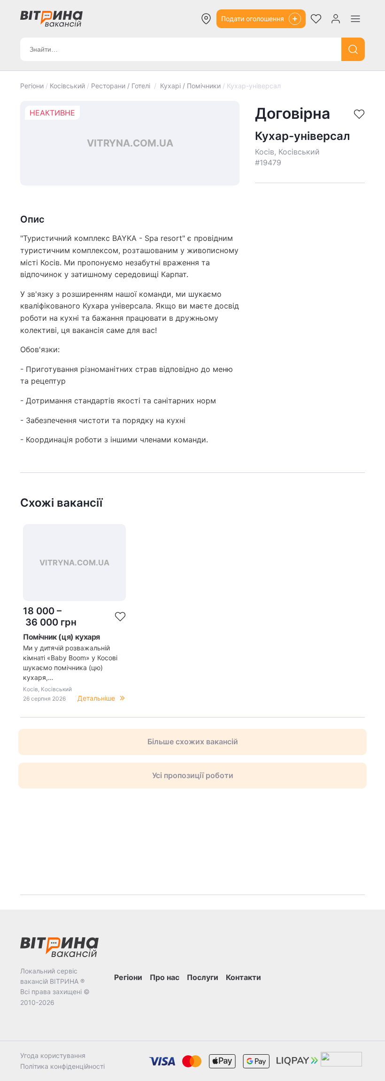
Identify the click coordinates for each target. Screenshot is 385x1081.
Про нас (164, 977)
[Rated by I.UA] (341, 1061)
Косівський (67, 86)
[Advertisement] (310, 233)
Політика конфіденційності (62, 1066)
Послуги (202, 977)
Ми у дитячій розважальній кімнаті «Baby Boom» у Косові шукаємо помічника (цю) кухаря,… (70, 662)
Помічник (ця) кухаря (61, 636)
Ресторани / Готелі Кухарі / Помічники (156, 86)
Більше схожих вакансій (192, 741)
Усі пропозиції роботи (192, 775)
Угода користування (52, 1055)
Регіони (32, 86)
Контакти (243, 977)
